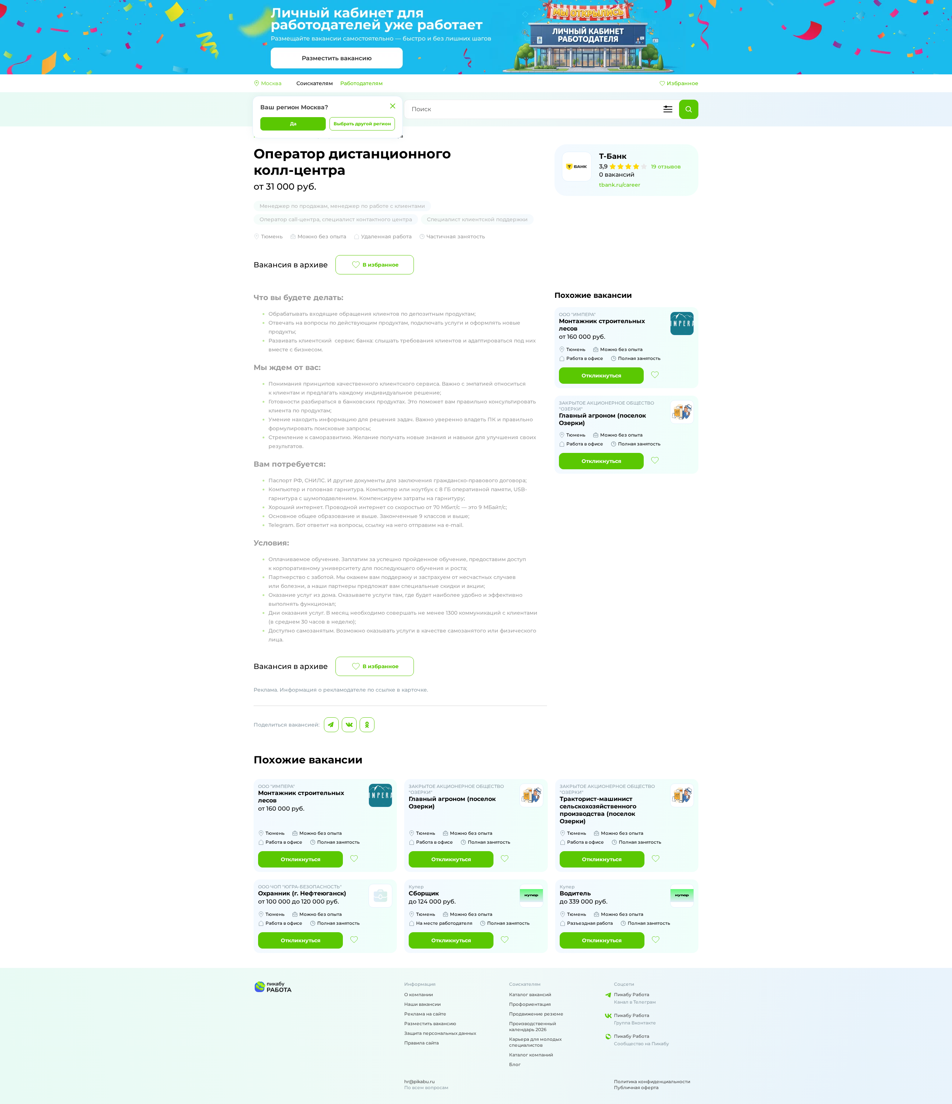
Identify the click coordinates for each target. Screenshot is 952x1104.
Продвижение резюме (536, 1014)
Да (293, 123)
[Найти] (688, 109)
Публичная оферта (636, 1087)
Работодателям (361, 83)
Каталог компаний (531, 1055)
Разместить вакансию (430, 1023)
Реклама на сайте (425, 1014)
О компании (418, 994)
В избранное (381, 264)
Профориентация (530, 1004)
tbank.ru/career (619, 184)
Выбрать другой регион (362, 123)
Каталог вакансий (530, 994)
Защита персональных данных (440, 1033)
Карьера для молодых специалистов (535, 1042)
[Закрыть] (392, 106)
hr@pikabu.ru (419, 1081)
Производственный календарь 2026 (532, 1026)
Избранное (682, 83)
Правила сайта (421, 1043)
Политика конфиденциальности (652, 1081)
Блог (515, 1064)
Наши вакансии (422, 1004)
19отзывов (666, 166)
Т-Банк (613, 156)
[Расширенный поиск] (668, 109)
